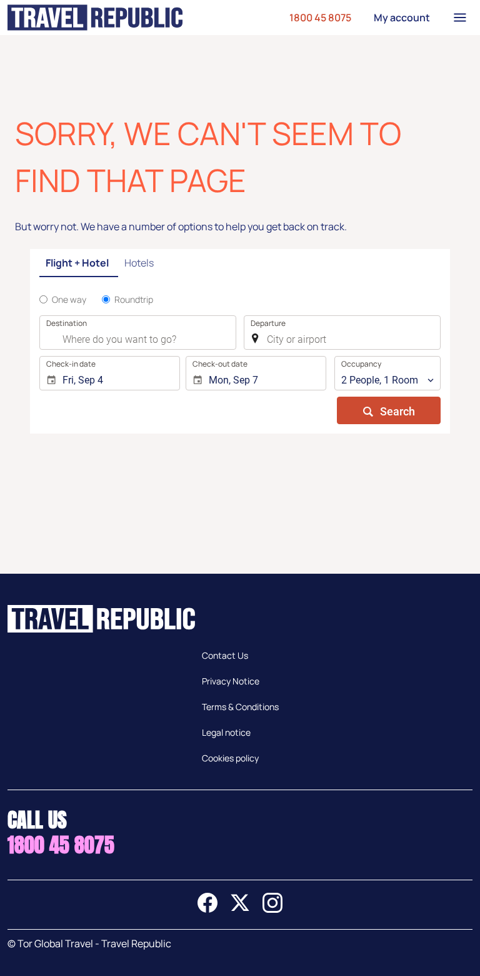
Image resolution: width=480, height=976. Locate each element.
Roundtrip (133, 299)
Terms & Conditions (240, 707)
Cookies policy (230, 758)
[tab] (78, 263)
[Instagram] (272, 909)
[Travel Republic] (95, 18)
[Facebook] (208, 909)
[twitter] (240, 909)
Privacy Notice (230, 681)
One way (69, 299)
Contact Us (225, 655)
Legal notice (226, 732)
